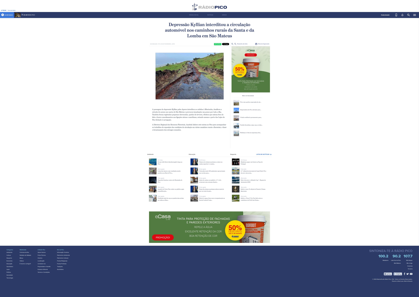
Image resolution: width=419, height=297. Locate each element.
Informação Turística (63, 252)
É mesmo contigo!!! (25, 263)
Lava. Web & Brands (406, 281)
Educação (9, 263)
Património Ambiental (63, 255)
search (408, 15)
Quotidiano (10, 266)
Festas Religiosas (62, 261)
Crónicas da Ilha (24, 252)
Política (9, 272)
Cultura (9, 255)
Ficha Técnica (42, 255)
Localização (41, 261)
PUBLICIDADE (385, 15)
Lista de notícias (264, 154)
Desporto (9, 258)
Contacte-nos (42, 263)
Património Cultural (62, 258)
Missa (21, 258)
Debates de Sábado (25, 255)
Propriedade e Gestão (44, 266)
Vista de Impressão (262, 44)
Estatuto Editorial (43, 269)
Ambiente (9, 252)
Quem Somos (42, 252)
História (40, 258)
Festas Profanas (61, 263)
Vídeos (22, 261)
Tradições (60, 266)
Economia (9, 261)
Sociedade (10, 275)
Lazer (8, 269)
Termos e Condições (44, 272)
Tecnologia (10, 278)
